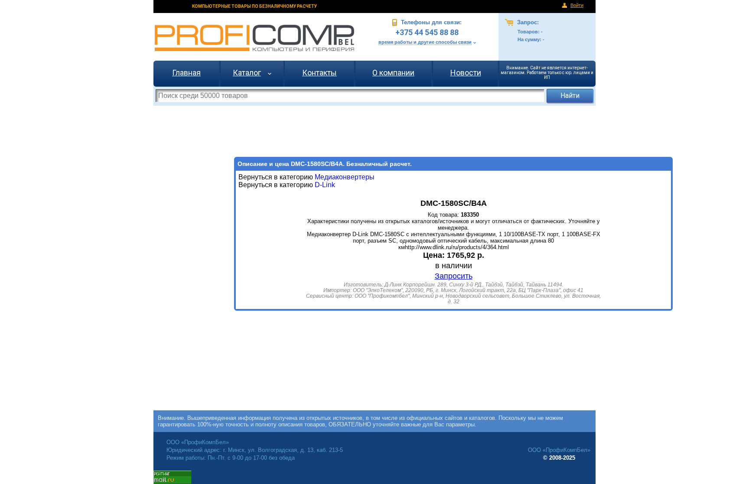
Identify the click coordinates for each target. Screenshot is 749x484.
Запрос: (527, 22)
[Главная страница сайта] (254, 38)
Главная (186, 72)
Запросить (453, 276)
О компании (393, 72)
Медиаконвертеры (344, 177)
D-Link (324, 184)
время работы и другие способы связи (425, 42)
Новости (465, 72)
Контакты (319, 72)
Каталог (247, 72)
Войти (576, 5)
